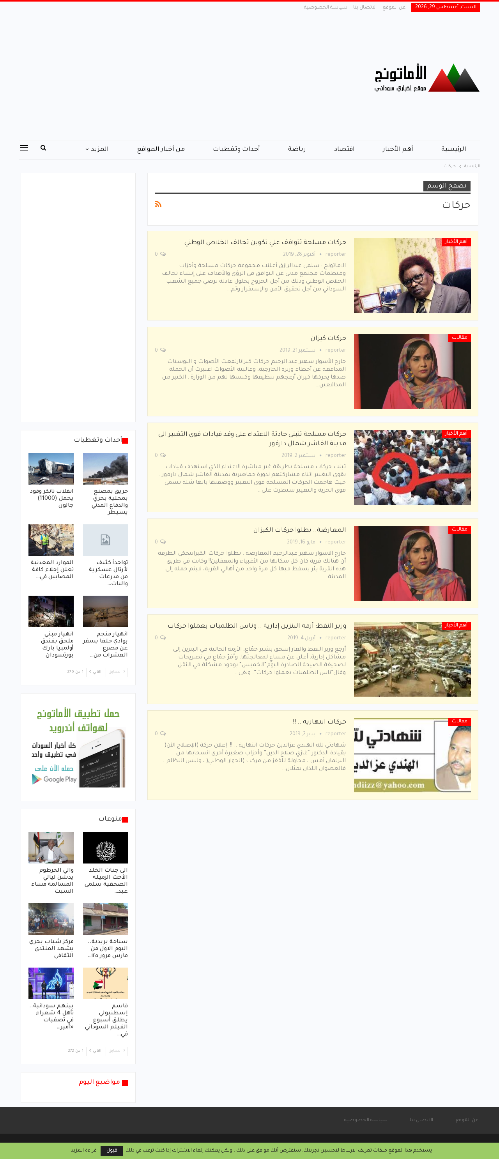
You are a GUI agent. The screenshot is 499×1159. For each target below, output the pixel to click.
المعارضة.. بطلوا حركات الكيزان (299, 530)
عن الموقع (393, 8)
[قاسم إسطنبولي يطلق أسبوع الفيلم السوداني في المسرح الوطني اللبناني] (105, 983)
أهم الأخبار (398, 149)
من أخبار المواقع (161, 149)
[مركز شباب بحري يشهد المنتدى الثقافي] (51, 919)
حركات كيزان (328, 338)
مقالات (459, 338)
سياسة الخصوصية (325, 8)
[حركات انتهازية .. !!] (412, 755)
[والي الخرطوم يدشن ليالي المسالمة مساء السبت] (51, 847)
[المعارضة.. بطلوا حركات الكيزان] (412, 563)
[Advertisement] (171, 77)
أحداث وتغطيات (236, 149)
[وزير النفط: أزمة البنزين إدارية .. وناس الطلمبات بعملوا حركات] (412, 659)
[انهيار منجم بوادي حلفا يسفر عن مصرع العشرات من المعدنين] (105, 611)
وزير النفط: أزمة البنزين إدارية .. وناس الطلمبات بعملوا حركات (257, 626)
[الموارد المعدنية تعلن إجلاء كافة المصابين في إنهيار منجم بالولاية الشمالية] (51, 540)
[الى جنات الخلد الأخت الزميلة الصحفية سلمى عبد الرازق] (105, 847)
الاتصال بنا (365, 8)
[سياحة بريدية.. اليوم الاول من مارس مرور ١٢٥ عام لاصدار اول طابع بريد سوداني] (105, 919)
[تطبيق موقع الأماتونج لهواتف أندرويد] (78, 748)
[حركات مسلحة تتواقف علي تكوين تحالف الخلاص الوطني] (412, 275)
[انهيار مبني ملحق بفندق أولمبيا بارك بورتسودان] (51, 611)
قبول (111, 1151)
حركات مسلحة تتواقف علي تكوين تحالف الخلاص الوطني (265, 242)
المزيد (100, 149)
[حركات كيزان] (412, 371)
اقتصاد (344, 149)
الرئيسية (453, 149)
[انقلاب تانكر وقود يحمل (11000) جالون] (51, 469)
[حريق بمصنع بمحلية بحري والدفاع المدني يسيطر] (105, 469)
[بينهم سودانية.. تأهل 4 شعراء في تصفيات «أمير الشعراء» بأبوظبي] (51, 983)
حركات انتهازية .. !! (319, 722)
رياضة (297, 149)
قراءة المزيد (84, 1151)
